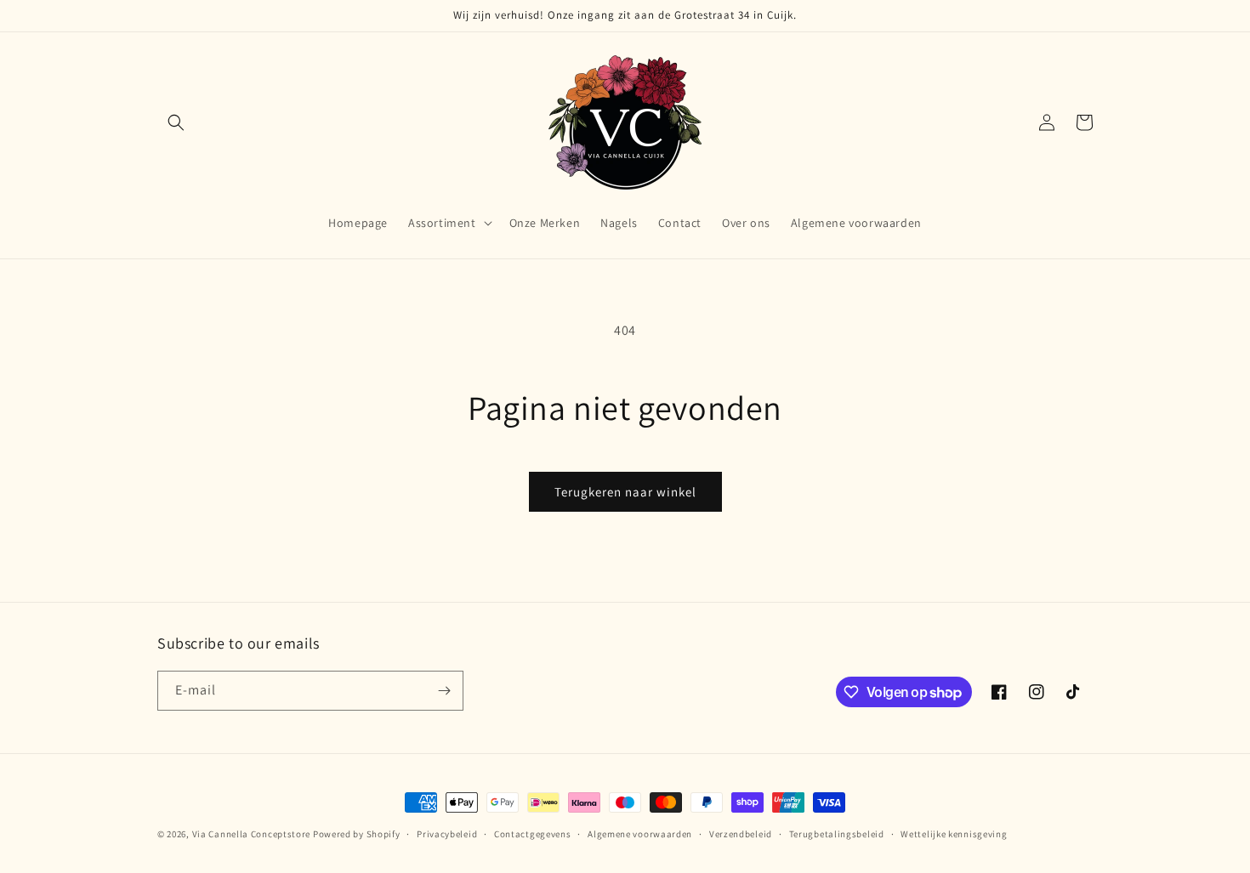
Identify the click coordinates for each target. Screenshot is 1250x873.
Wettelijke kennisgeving (954, 834)
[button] (176, 122)
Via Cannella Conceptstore (251, 834)
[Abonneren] (444, 691)
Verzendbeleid (740, 834)
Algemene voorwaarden (640, 834)
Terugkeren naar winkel (625, 492)
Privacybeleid (447, 834)
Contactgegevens (532, 834)
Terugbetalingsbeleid (836, 834)
